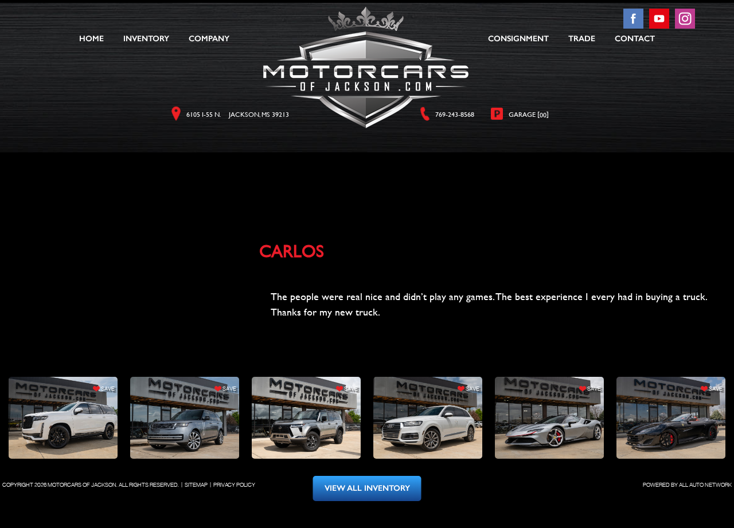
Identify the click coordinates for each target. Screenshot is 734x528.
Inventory (146, 39)
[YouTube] (660, 25)
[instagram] (685, 25)
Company (209, 39)
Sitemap (196, 485)
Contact (635, 39)
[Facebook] (634, 25)
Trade (581, 39)
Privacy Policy (234, 485)
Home (91, 39)
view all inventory (367, 488)
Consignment (518, 39)
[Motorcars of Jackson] (365, 67)
